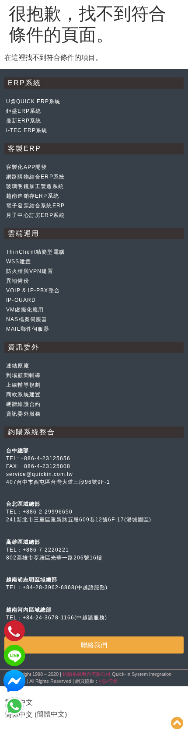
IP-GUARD (21, 300)
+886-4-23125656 (45, 458)
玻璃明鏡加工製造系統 (35, 186)
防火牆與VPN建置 (29, 271)
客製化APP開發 (26, 167)
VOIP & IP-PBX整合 (33, 290)
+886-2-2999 (41, 512)
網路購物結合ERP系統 (35, 177)
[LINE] (14, 664)
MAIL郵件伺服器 (27, 329)
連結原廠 (17, 366)
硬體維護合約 (23, 404)
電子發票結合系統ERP (35, 206)
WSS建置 (18, 262)
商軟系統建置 (23, 394)
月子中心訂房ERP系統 (35, 215)
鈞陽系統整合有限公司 (87, 674)
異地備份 (17, 281)
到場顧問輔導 (23, 375)
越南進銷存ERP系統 (32, 196)
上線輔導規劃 (23, 385)
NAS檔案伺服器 (27, 319)
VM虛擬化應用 (25, 310)
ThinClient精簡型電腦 (35, 252)
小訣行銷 (108, 681)
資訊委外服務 (23, 414)
